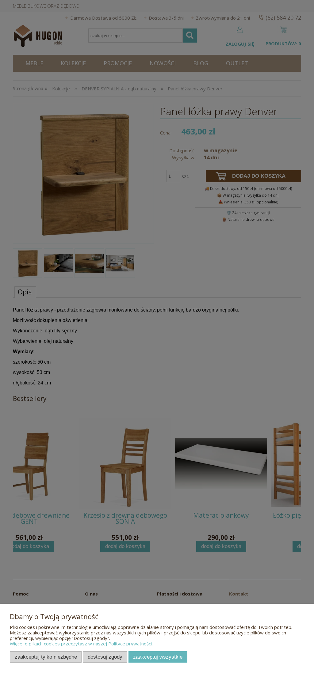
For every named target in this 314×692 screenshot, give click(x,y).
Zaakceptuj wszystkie (157, 657)
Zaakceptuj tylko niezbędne (46, 657)
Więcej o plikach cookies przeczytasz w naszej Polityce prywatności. (81, 644)
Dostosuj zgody (105, 657)
